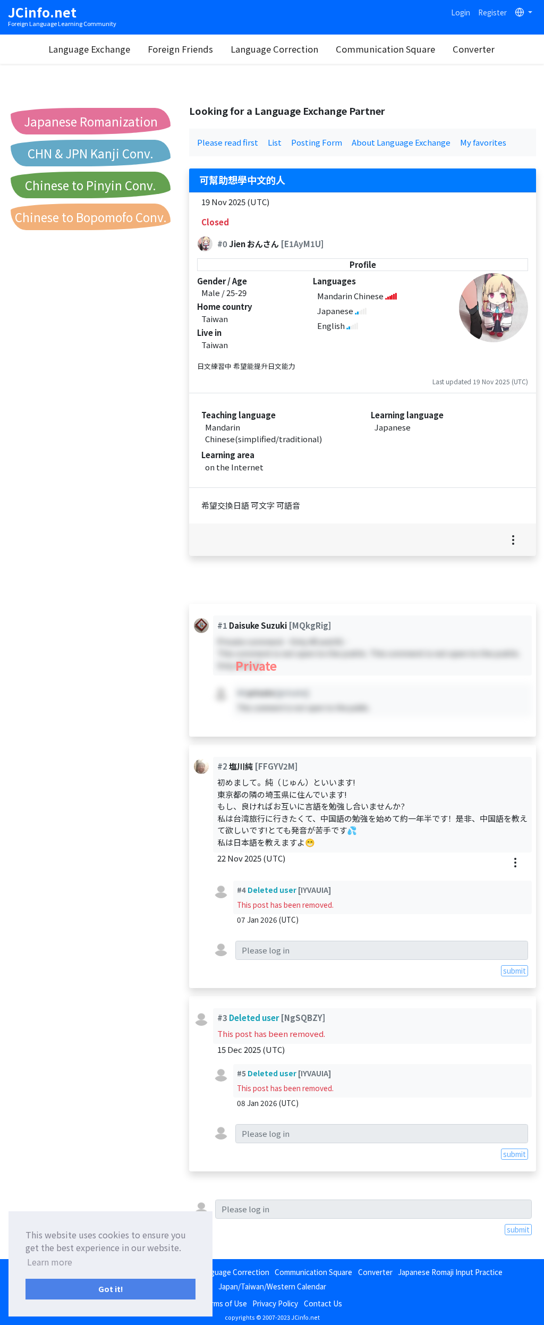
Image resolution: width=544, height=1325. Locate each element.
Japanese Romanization (91, 121)
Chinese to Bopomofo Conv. (91, 216)
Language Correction (274, 49)
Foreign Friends (180, 49)
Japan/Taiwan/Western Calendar (272, 1286)
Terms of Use (224, 1303)
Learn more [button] (49, 1261)
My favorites (483, 142)
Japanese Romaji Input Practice (450, 1272)
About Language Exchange (401, 142)
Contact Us (323, 1303)
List (275, 142)
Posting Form (316, 142)
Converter (474, 49)
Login (460, 12)
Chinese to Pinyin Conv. (90, 184)
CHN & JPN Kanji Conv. (91, 153)
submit (514, 970)
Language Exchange (89, 49)
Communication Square (385, 49)
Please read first (227, 142)
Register (492, 12)
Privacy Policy (275, 1303)
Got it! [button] (110, 1288)
